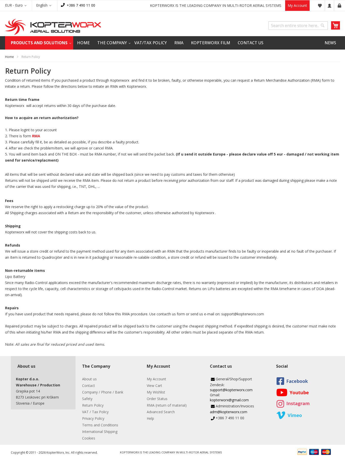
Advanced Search (161, 411)
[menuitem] (39, 43)
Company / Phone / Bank (102, 392)
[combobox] (298, 25)
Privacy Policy (93, 418)
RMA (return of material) (167, 405)
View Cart (154, 385)
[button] (16, 5)
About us (89, 379)
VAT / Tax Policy (95, 411)
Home (9, 57)
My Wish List (320, 5)
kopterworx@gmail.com (229, 400)
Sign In (329, 5)
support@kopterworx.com (231, 389)
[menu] (172, 43)
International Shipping (99, 431)
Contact (88, 385)
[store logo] (53, 27)
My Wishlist (156, 392)
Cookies (88, 438)
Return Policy (93, 405)
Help (150, 418)
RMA (36, 136)
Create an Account (339, 5)
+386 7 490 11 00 (81, 5)
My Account (297, 5)
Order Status (157, 398)
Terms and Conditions (100, 425)
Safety (87, 398)
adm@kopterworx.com (228, 411)
